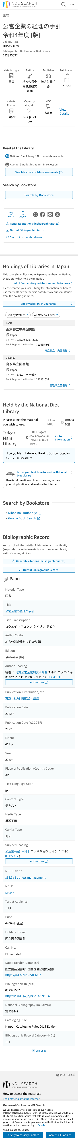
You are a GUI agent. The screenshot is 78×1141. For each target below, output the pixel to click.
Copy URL (23, 216)
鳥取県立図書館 (58, 385)
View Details (64, 111)
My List (11, 216)
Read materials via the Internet (21, 1098)
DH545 (9, 892)
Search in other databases (26, 237)
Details (41, 1125)
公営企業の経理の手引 (19, 611)
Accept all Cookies (60, 1135)
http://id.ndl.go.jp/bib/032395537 (27, 996)
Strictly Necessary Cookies (23, 1135)
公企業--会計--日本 (17, 851)
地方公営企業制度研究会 (31, 672)
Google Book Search (22, 518)
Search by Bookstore (39, 195)
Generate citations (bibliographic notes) (34, 223)
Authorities (37, 682)
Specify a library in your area (38, 303)
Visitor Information (62, 437)
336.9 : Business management (25, 877)
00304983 (53, 677)
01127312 (11, 856)
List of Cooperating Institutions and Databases (41, 283)
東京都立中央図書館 (56, 350)
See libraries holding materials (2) (39, 172)
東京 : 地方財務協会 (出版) (22, 698)
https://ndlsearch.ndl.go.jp (23, 975)
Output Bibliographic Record (27, 230)
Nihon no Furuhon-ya (23, 512)
